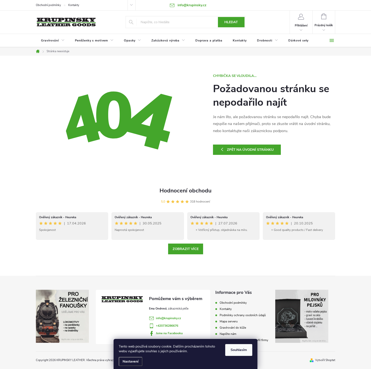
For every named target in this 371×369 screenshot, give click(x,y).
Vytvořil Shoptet (325, 360)
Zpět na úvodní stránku (250, 149)
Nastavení (130, 361)
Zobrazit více (186, 249)
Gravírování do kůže (233, 328)
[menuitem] (53, 40)
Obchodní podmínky (48, 5)
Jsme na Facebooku (169, 333)
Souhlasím (239, 350)
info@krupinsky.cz (168, 318)
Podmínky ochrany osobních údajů (243, 315)
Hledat (231, 22)
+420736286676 (167, 326)
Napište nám (228, 334)
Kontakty (73, 5)
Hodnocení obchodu (185, 190)
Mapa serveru (229, 321)
